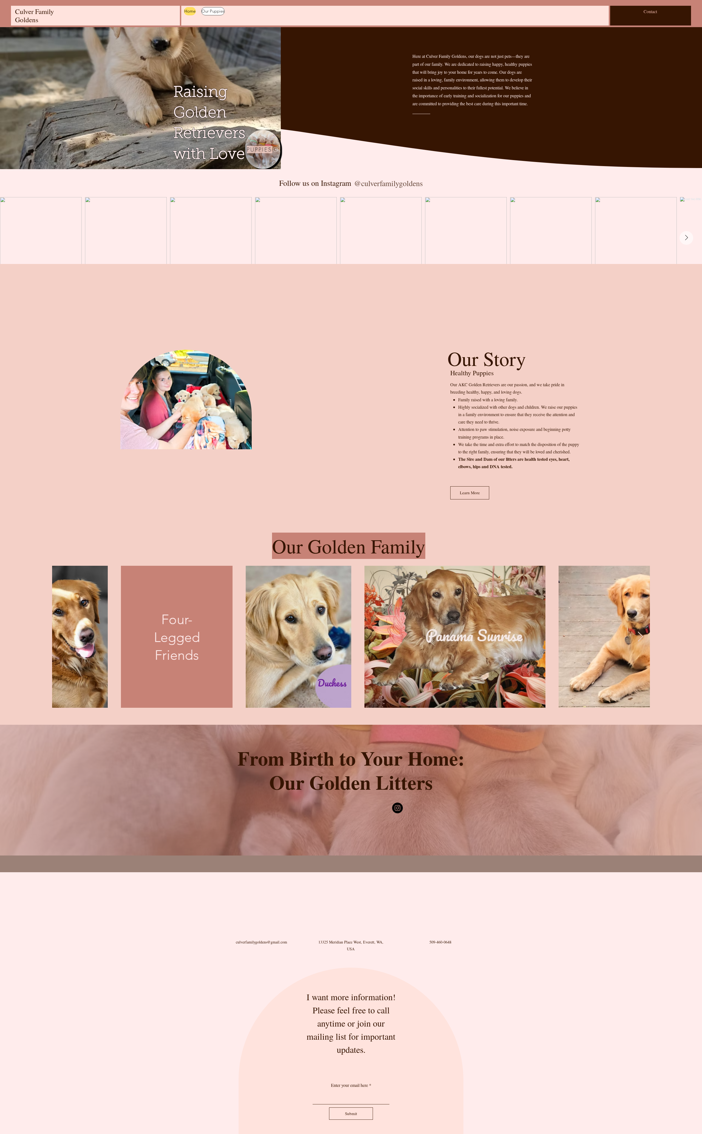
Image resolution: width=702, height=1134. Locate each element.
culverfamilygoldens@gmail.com (261, 992)
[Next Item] (686, 238)
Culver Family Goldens (34, 15)
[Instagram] (397, 808)
